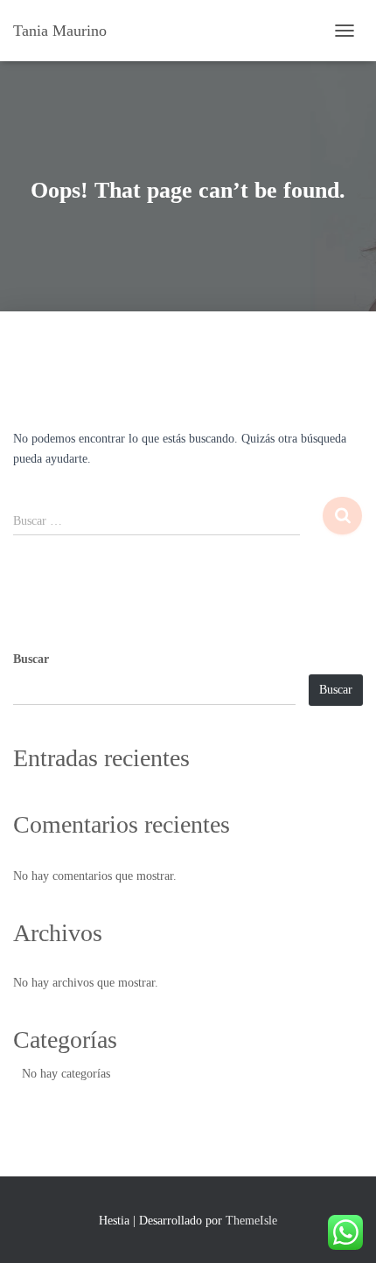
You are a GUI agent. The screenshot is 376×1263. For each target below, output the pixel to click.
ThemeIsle (251, 1220)
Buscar (31, 659)
